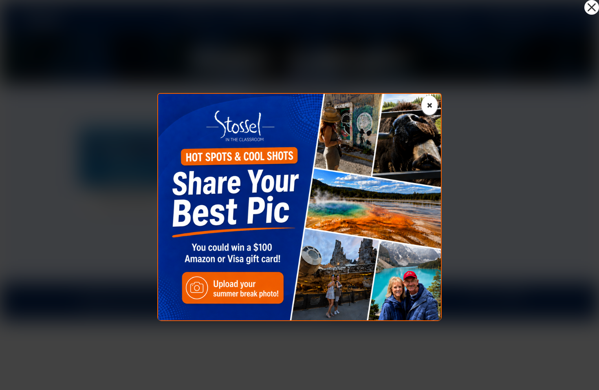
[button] (591, 7)
